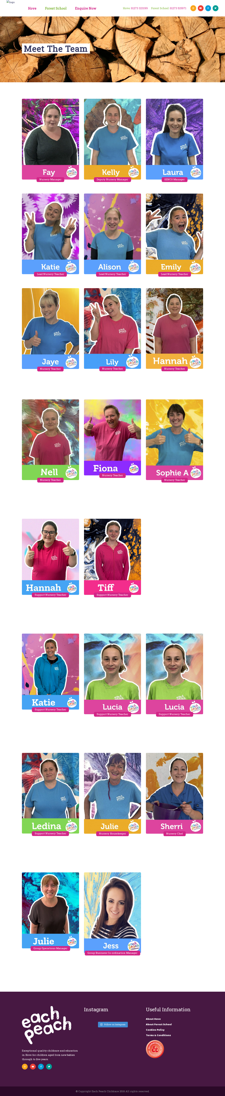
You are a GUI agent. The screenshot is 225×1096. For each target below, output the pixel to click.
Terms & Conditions (158, 1035)
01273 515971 (178, 8)
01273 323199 (139, 8)
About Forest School (159, 1024)
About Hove (153, 1019)
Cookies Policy (155, 1030)
